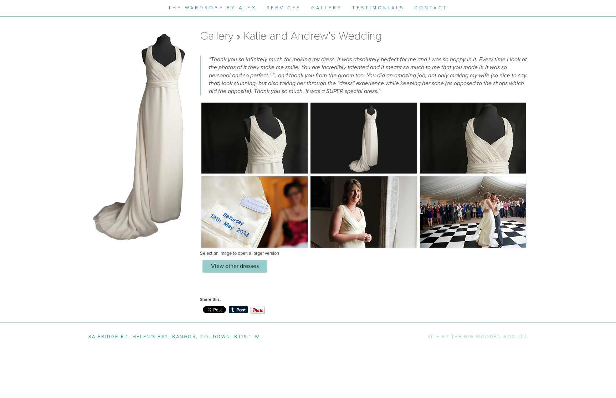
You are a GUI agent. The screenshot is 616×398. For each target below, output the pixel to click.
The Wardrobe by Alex (212, 8)
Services (284, 8)
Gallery (327, 8)
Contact (431, 8)
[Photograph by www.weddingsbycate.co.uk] (254, 211)
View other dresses (235, 266)
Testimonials (378, 8)
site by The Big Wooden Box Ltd (477, 337)
